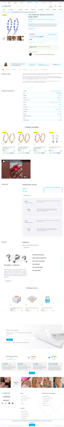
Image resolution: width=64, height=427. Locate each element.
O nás (22, 401)
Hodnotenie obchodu (15, 2)
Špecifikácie (8, 69)
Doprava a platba (9, 2)
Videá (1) (19, 69)
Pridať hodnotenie (27, 195)
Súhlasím (32, 424)
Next (62, 141)
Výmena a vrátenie (46, 405)
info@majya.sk (41, 64)
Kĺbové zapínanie (58, 109)
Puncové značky (24, 418)
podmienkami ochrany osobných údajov (22, 342)
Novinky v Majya (23, 396)
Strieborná (52, 102)
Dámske (59, 104)
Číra (56, 102)
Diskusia (31, 69)
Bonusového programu (46, 46)
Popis (3, 69)
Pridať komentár (26, 247)
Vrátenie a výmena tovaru (30, 2)
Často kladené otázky (24, 416)
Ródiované (59, 99)
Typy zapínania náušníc (25, 414)
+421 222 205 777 (33, 64)
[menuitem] (3, 10)
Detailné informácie (31, 28)
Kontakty (5, 2)
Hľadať (35, 6)
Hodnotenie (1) (25, 69)
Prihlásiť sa (9, 339)
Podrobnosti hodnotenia (42, 19)
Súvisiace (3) (36, 69)
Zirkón (60, 111)
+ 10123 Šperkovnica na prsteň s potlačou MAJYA (44, 54)
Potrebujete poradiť (43, 69)
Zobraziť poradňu (8, 280)
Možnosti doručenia (53, 34)
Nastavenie (32, 422)
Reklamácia (37, 2)
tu (51, 420)
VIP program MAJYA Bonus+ (26, 398)
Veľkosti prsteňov (24, 411)
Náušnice (59, 95)
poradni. (59, 64)
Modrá (60, 102)
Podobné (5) (14, 69)
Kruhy (60, 106)
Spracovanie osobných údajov (47, 398)
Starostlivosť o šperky (24, 413)
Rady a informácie (22, 2)
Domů (2, 2)
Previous (2, 141)
